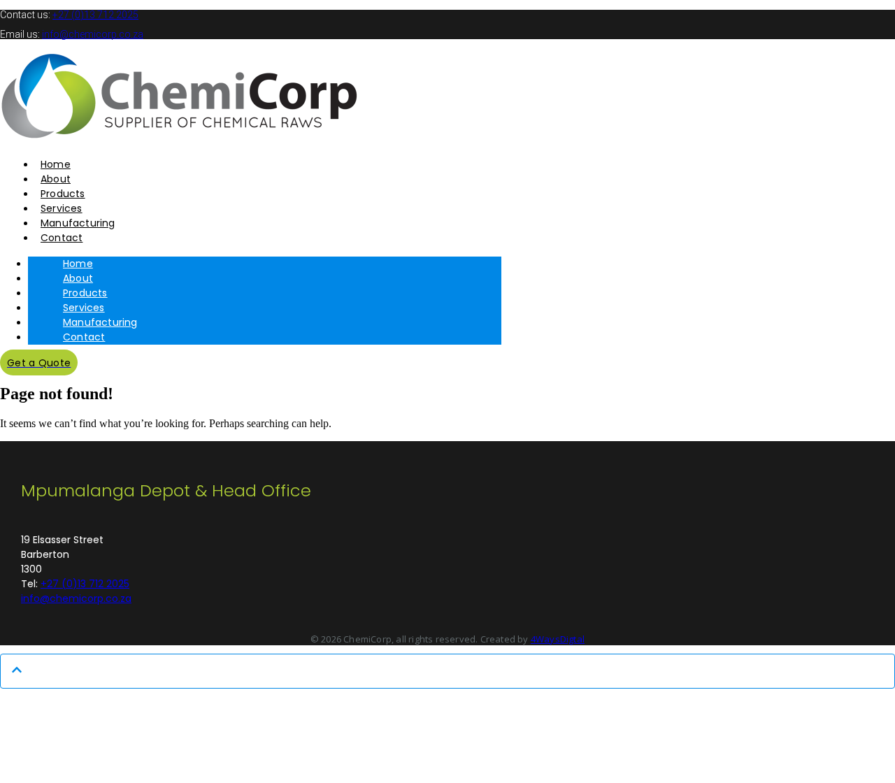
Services (84, 308)
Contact (84, 337)
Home (78, 264)
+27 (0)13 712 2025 (95, 14)
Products (85, 293)
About (78, 278)
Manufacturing (100, 322)
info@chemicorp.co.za (92, 34)
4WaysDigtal (558, 639)
